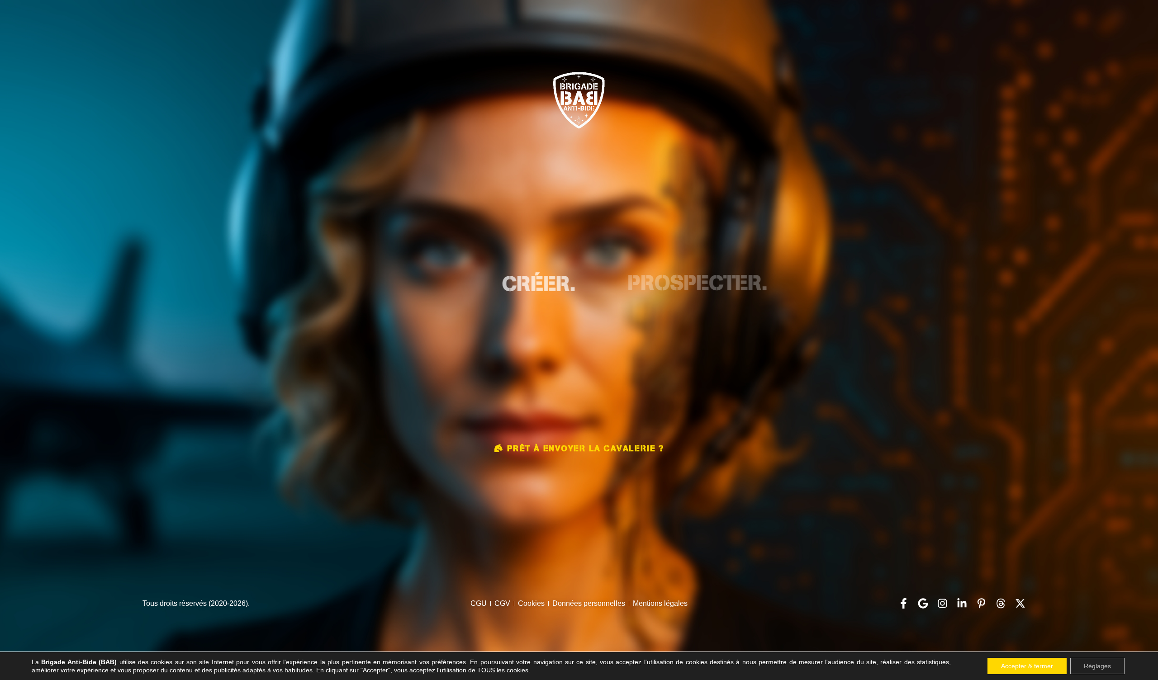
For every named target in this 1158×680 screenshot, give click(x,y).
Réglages (1097, 666)
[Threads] (1001, 603)
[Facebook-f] (903, 603)
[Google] (923, 603)
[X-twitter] (1020, 603)
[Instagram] (942, 603)
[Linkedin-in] (962, 603)
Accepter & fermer (1027, 666)
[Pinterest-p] (981, 603)
